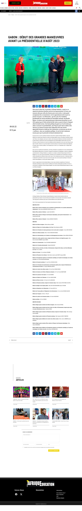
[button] (15, 3)
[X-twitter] (79, 11)
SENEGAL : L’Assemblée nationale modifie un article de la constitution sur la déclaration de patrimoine (40, 422)
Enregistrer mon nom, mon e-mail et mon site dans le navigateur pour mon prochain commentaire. (39, 447)
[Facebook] (76, 11)
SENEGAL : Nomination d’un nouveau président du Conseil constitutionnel (20, 11)
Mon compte (76, 4)
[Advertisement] (41, 25)
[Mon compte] (77, 2)
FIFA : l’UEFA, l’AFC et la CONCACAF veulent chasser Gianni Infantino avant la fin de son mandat (40, 400)
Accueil (9, 14)
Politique (12, 14)
